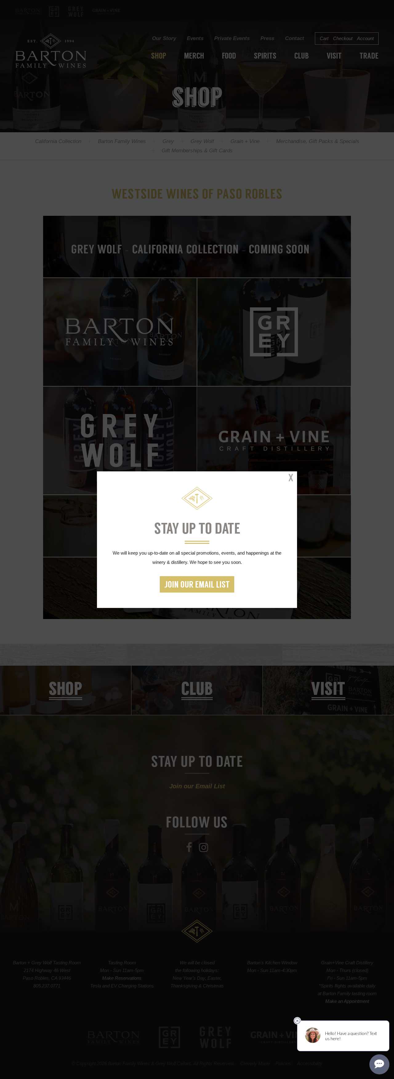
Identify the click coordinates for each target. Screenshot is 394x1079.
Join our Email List (197, 585)
